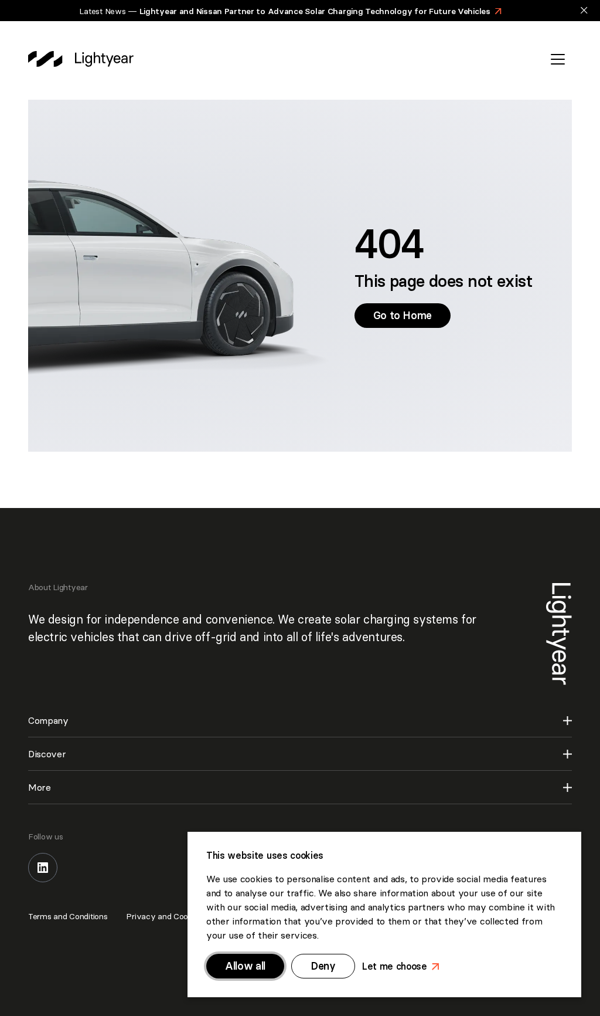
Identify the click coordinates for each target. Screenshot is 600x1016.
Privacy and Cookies (164, 916)
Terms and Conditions (67, 916)
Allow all (245, 966)
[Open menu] (558, 59)
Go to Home (407, 315)
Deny (323, 966)
